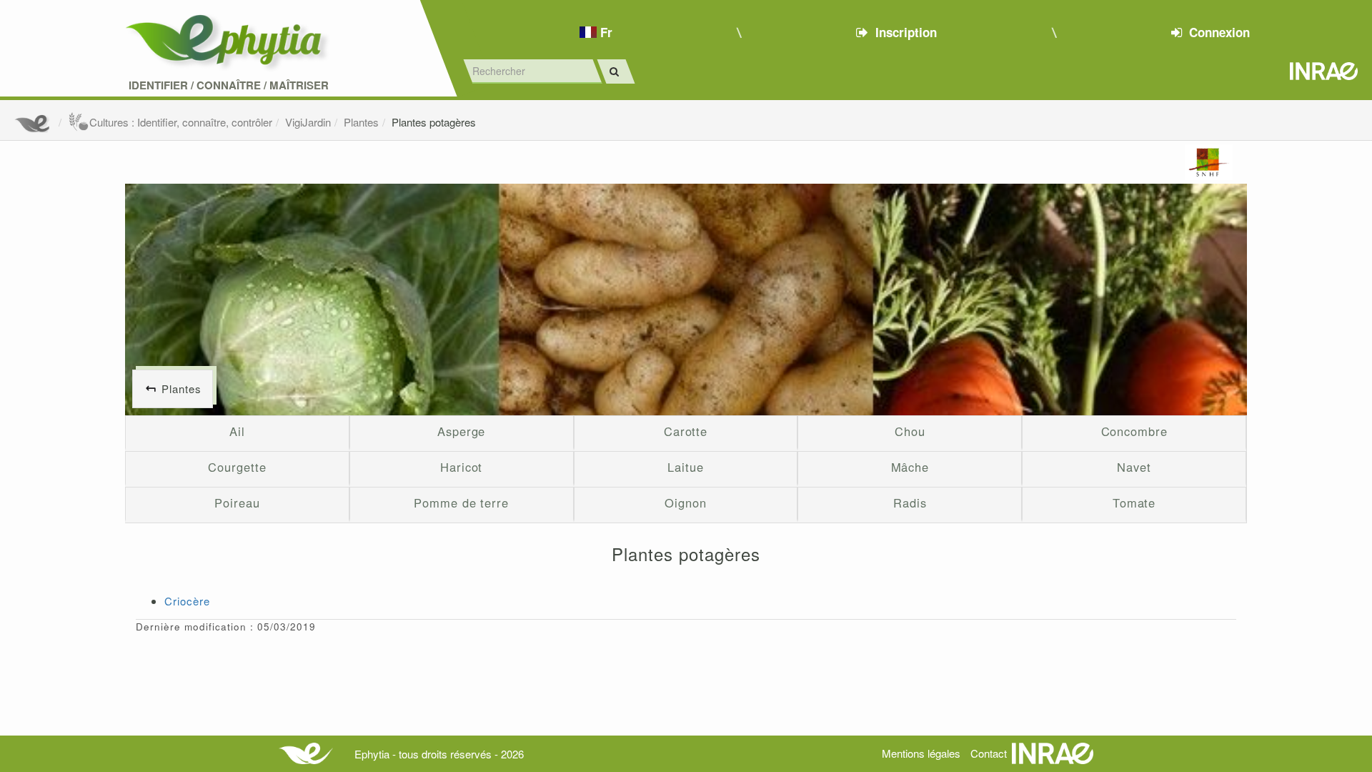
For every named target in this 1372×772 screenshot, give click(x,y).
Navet (1134, 466)
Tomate (1134, 502)
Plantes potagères (434, 121)
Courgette (237, 466)
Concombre (1134, 431)
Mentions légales (921, 753)
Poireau (236, 502)
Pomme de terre (461, 502)
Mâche (910, 466)
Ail (237, 431)
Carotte (685, 431)
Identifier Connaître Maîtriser (229, 85)
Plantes (361, 121)
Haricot (461, 466)
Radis (910, 502)
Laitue (685, 466)
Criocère (187, 600)
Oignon (685, 502)
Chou (910, 431)
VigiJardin (308, 121)
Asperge (461, 431)
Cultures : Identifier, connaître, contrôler (180, 121)
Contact (988, 753)
